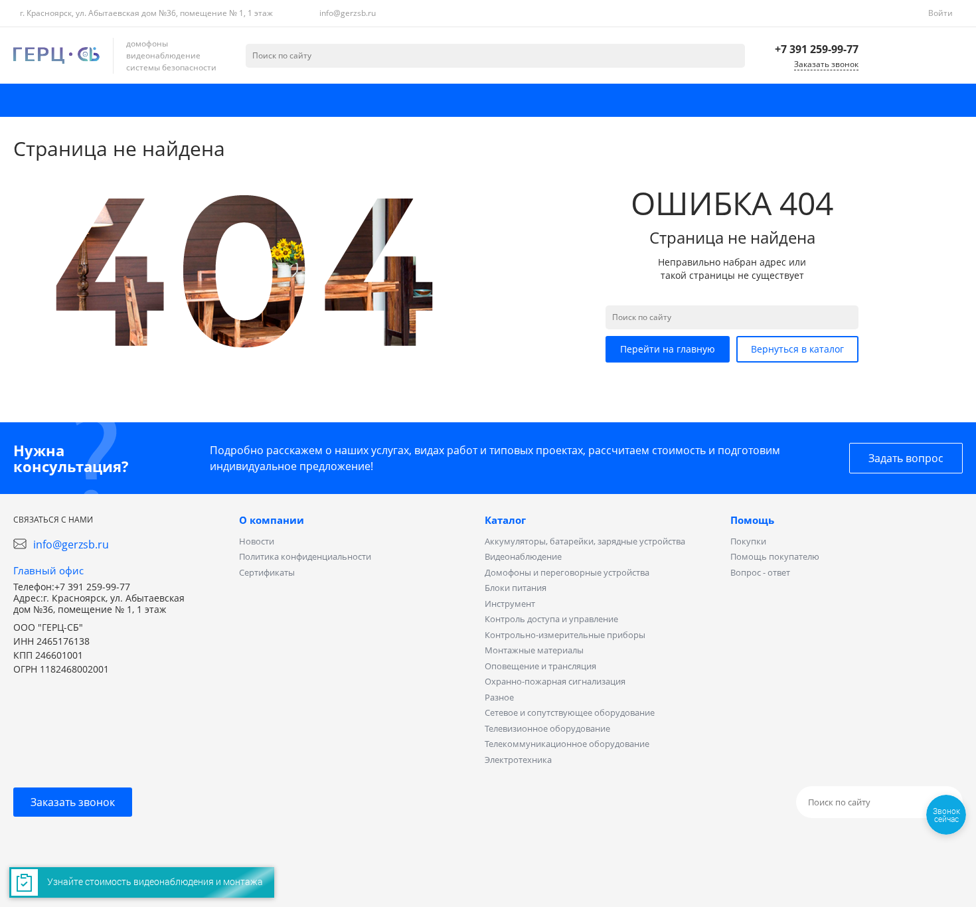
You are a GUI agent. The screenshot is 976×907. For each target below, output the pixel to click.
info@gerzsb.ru (347, 13)
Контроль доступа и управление (551, 619)
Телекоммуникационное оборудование (567, 744)
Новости (256, 541)
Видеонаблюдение (523, 556)
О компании (271, 520)
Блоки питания (515, 588)
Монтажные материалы (534, 650)
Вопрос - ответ (760, 572)
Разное (499, 697)
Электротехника (518, 760)
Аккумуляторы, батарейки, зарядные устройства (585, 541)
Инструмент (510, 604)
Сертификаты (267, 572)
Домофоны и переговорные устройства (567, 572)
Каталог (505, 520)
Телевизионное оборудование (547, 728)
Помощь (752, 520)
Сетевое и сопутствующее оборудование (570, 712)
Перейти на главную (667, 349)
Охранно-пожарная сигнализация (555, 681)
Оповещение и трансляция (540, 666)
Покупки (748, 541)
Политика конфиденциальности (305, 556)
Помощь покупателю (774, 556)
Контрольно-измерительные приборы (565, 635)
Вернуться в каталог (797, 349)
